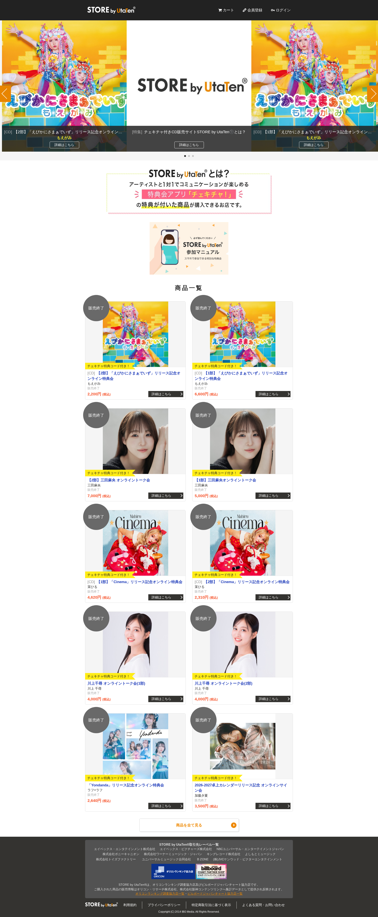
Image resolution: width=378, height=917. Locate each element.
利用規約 (129, 905)
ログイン (283, 10)
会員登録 (254, 10)
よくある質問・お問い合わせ (263, 905)
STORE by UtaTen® (111, 10)
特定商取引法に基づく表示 (211, 905)
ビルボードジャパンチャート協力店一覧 (215, 893)
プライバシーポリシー (164, 905)
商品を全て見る (189, 825)
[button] (185, 156)
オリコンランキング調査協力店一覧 (159, 893)
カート (228, 10)
